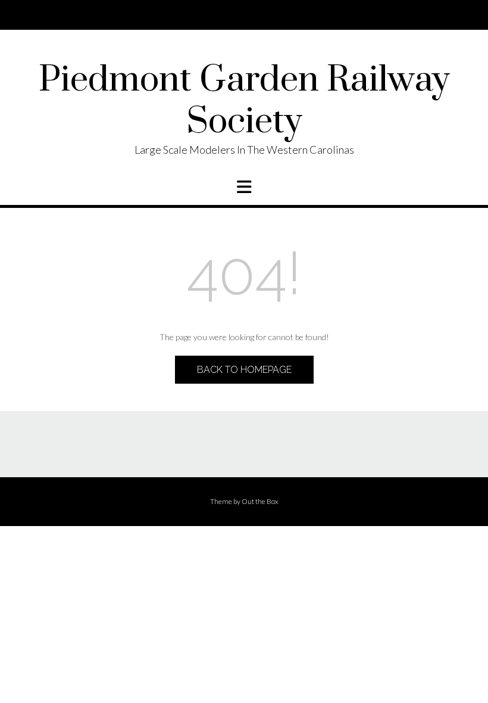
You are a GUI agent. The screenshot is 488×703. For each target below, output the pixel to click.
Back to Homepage (244, 369)
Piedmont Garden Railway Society (244, 101)
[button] (244, 187)
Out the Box (260, 501)
